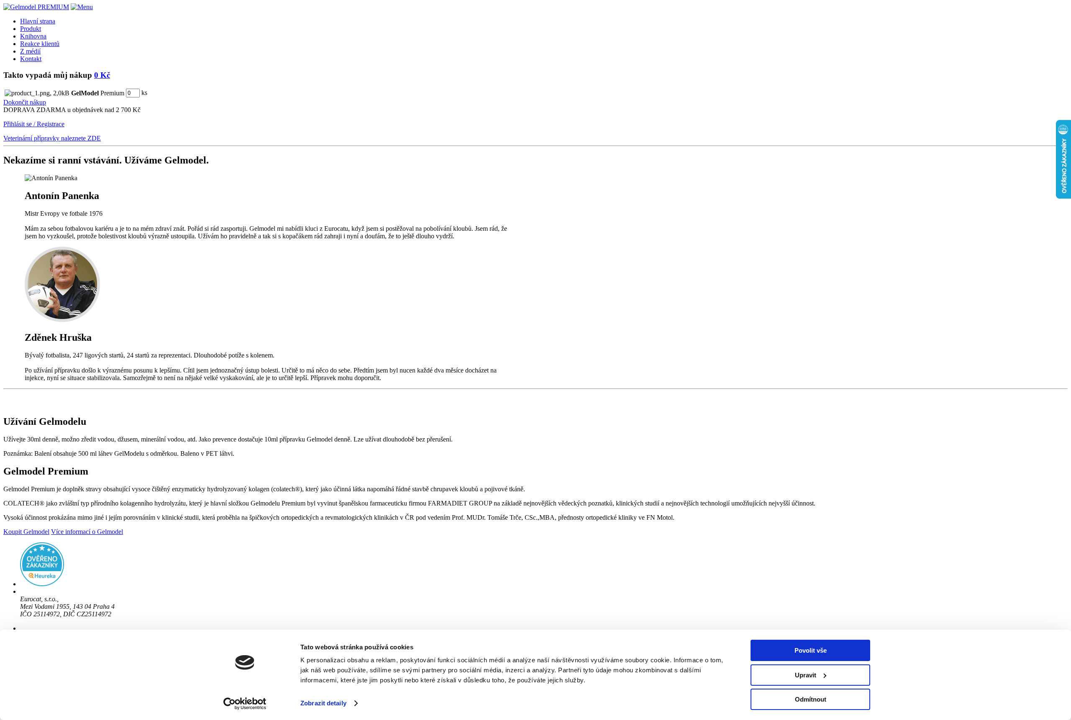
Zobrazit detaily (323, 703)
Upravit (805, 675)
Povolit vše (810, 650)
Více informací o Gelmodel (87, 531)
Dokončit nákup (24, 102)
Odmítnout (810, 699)
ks (144, 92)
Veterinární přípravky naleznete (52, 138)
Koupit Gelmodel (26, 531)
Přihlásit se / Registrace (33, 124)
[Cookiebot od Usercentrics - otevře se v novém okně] (245, 703)
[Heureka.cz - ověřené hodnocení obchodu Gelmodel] (42, 583)
